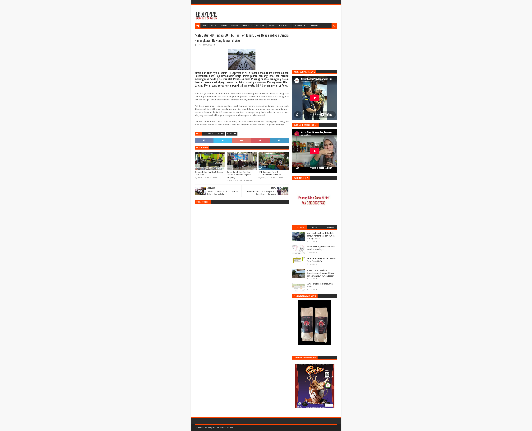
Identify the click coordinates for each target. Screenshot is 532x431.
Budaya (272, 25)
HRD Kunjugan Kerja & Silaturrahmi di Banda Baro (270, 173)
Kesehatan (260, 25)
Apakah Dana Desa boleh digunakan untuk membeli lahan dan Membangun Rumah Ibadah (320, 273)
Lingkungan (246, 25)
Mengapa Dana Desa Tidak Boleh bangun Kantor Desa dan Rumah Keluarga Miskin (321, 236)
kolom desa (231, 134)
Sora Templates (210, 428)
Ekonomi (234, 25)
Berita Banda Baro (225, 428)
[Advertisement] (286, 13)
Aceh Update (300, 25)
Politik (214, 25)
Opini (204, 25)
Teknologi (314, 25)
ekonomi (220, 134)
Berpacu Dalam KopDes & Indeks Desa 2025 (209, 173)
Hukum (224, 25)
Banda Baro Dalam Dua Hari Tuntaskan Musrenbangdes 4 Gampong (239, 175)
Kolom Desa (284, 25)
